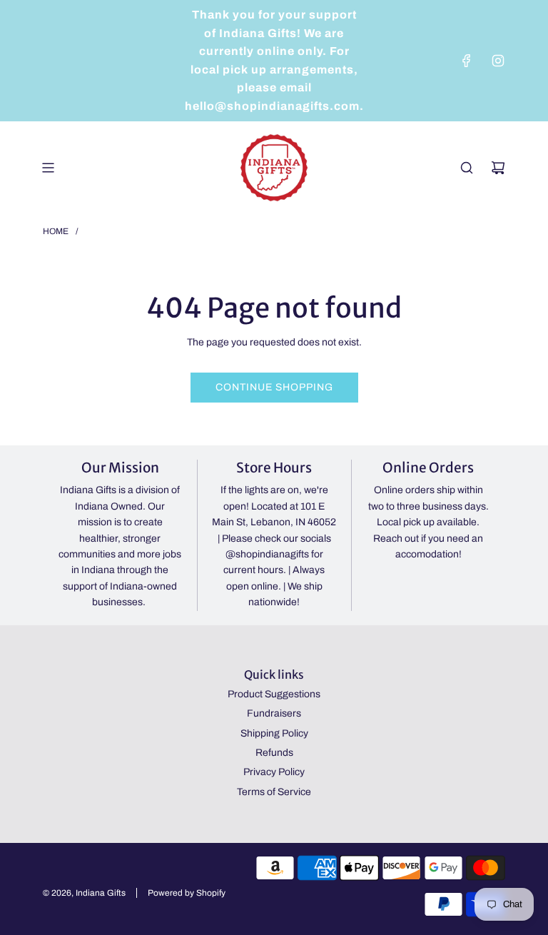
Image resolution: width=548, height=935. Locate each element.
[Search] (466, 167)
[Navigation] (48, 167)
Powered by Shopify (186, 893)
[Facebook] (466, 61)
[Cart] (498, 167)
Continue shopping (274, 387)
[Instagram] (498, 61)
